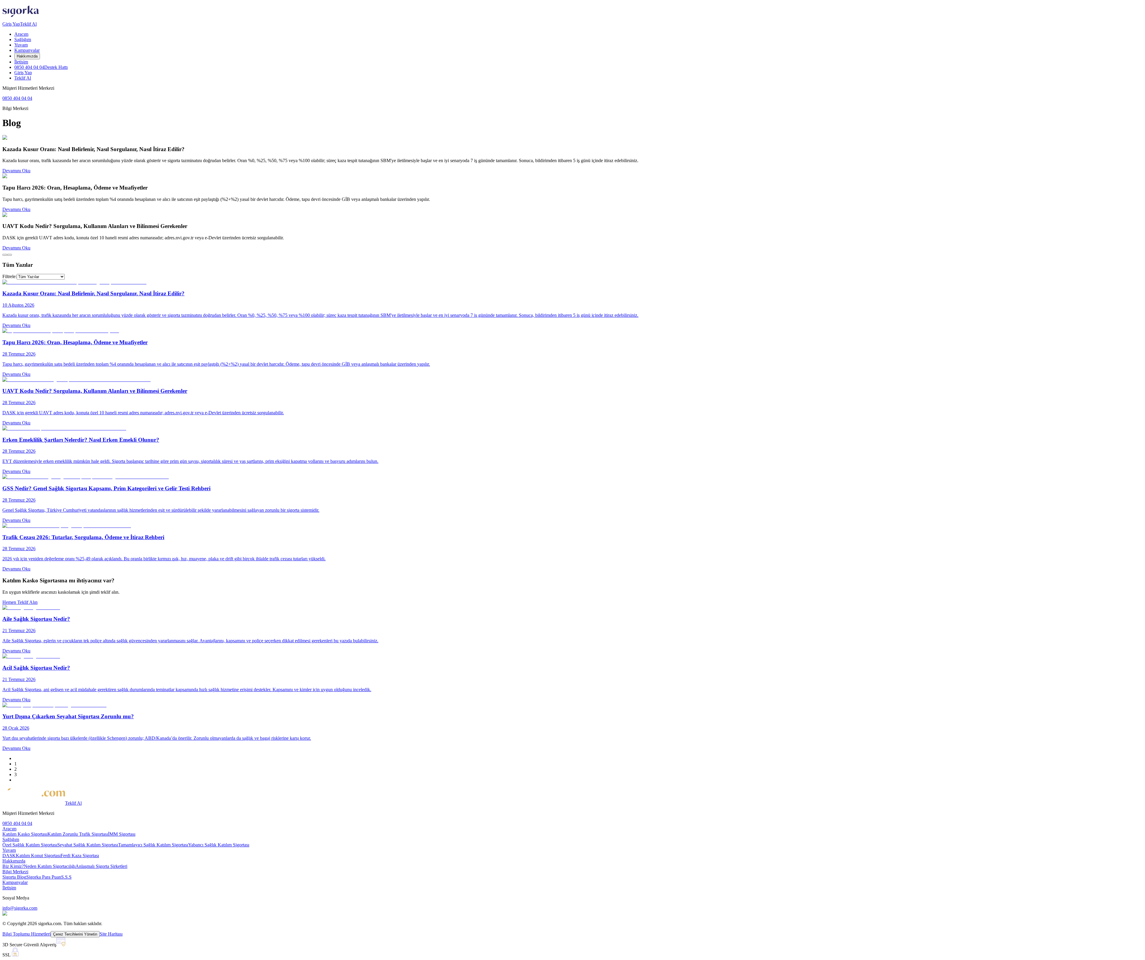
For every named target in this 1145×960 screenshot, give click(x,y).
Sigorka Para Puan (43, 877)
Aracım (21, 34)
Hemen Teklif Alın (20, 602)
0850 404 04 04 (41, 67)
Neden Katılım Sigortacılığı (49, 866)
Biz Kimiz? (13, 866)
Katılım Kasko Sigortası (24, 834)
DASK (9, 855)
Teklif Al (28, 24)
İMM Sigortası (121, 834)
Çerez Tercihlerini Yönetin (75, 934)
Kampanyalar (27, 50)
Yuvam (21, 44)
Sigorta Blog (14, 877)
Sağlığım (22, 39)
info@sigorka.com (19, 908)
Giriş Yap (11, 24)
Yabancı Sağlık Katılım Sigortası (218, 844)
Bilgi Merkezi (15, 871)
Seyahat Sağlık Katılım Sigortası (87, 844)
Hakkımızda (27, 56)
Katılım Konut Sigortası (38, 855)
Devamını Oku (16, 170)
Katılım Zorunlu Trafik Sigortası (77, 834)
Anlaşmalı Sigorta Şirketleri (101, 866)
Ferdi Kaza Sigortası (80, 855)
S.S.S (66, 877)
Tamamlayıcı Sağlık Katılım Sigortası (153, 844)
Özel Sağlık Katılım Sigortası (29, 844)
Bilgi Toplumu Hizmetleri (26, 933)
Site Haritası (111, 933)
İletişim (21, 61)
